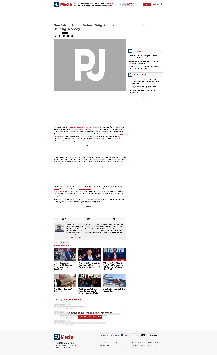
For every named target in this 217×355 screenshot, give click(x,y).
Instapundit (100, 3)
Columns (77, 6)
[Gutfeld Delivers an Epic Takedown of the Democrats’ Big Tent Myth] (89, 254)
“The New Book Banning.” (62, 191)
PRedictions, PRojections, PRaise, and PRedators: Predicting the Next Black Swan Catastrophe (145, 81)
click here (66, 202)
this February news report (84, 129)
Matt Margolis (58, 271)
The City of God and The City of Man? (64, 290)
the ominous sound (116, 162)
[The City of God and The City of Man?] (65, 281)
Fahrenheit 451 (74, 196)
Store (92, 3)
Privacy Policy (153, 342)
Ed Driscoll (57, 33)
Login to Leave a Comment (90, 317)
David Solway (57, 293)
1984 (111, 193)
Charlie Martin (107, 293)
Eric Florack (82, 295)
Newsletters (104, 345)
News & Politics (87, 6)
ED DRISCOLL (64, 242)
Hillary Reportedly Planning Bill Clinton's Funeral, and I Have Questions (63, 266)
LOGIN (155, 4)
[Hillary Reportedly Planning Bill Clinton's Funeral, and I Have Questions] (65, 254)
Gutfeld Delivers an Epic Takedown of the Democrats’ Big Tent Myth (89, 265)
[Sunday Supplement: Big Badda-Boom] (114, 281)
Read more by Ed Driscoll (74, 237)
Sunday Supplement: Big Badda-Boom (114, 290)
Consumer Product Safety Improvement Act (83, 127)
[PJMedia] (63, 4)
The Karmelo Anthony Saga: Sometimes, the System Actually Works (88, 291)
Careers (119, 345)
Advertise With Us (138, 342)
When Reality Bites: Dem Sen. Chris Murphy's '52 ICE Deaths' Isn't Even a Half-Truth (114, 266)
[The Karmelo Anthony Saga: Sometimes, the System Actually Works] (89, 281)
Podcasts (85, 3)
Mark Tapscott (107, 271)
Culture (98, 6)
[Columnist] (60, 228)
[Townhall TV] (110, 3)
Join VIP (147, 4)
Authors (77, 3)
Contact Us (104, 342)
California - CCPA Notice (155, 345)
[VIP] (110, 6)
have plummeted (101, 138)
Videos (104, 6)
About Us (119, 342)
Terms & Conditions (139, 345)
